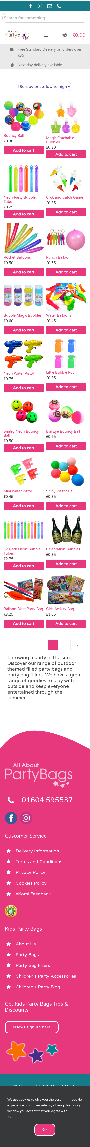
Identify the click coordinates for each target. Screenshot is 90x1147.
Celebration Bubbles (63, 549)
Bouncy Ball (14, 136)
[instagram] (40, 6)
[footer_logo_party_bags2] (38, 765)
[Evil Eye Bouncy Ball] (66, 412)
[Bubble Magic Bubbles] (24, 296)
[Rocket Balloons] (24, 238)
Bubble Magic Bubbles (23, 315)
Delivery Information (37, 851)
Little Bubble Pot (60, 372)
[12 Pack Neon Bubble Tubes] (24, 530)
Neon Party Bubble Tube (20, 199)
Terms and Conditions (39, 861)
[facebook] (30, 6)
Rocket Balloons (17, 257)
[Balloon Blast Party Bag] (24, 590)
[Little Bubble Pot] (66, 353)
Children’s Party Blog (38, 987)
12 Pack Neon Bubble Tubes (22, 551)
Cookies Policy (31, 883)
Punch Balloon (58, 257)
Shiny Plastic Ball (60, 491)
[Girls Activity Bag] (66, 590)
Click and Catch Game (64, 197)
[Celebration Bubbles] (66, 530)
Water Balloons (59, 315)
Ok (45, 1130)
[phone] (59, 6)
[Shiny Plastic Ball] (66, 472)
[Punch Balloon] (66, 238)
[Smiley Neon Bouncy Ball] (24, 412)
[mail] (50, 6)
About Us (26, 944)
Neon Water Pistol (19, 373)
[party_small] (17, 27)
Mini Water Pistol (18, 491)
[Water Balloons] (66, 296)
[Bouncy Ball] (24, 116)
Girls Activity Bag (60, 609)
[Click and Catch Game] (66, 178)
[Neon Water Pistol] (24, 354)
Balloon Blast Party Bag (23, 609)
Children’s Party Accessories (46, 976)
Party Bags (27, 954)
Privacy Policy (31, 872)
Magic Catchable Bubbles (60, 140)
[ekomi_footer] (11, 907)
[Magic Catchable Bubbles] (66, 117)
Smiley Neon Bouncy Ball (21, 433)
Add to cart (23, 150)
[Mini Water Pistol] (24, 472)
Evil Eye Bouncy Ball (63, 431)
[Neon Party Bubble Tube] (24, 178)
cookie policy (77, 1102)
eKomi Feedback (33, 894)
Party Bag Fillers (33, 965)
